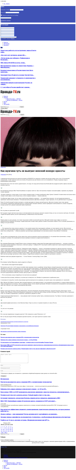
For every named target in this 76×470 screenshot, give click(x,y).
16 (3, 429)
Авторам (6, 456)
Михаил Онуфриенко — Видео (14, 100)
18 (6, 429)
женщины (3, 321)
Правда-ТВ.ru (4, 447)
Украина (6, 97)
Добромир (3, 174)
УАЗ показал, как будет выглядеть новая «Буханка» (13, 331)
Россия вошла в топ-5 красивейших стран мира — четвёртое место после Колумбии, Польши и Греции (27, 342)
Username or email (5, 9)
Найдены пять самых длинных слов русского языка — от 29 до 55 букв (19, 339)
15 (1, 429)
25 (6, 431)
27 (10, 431)
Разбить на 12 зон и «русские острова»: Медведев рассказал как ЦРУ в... (25, 420)
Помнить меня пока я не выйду (10, 15)
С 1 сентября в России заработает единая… (15, 87)
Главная (6, 455)
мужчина (8, 321)
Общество (3, 167)
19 (8, 429)
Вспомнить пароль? (6, 20)
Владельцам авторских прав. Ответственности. (16, 457)
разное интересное (15, 321)
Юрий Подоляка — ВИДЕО (14, 98)
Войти (12, 38)
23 (3, 431)
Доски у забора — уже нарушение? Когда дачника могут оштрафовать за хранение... (29, 414)
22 (1, 431)
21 (12, 429)
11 (6, 427)
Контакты (6, 45)
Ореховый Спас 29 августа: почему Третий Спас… (17, 75)
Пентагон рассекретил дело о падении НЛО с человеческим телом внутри (20, 337)
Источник (3, 319)
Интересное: (5, 379)
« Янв (2, 432)
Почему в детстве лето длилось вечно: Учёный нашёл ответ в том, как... (26, 395)
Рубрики (3, 440)
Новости (6, 42)
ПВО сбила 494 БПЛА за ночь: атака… (13, 63)
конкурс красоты (24, 321)
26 (8, 431)
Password (3, 12)
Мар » (5, 432)
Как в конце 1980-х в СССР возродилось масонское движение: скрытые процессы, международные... (35, 392)
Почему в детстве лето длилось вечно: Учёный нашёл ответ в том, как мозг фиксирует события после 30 (28, 348)
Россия (5, 101)
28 (12, 431)
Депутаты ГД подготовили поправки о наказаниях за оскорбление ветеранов (20, 325)
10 (5, 427)
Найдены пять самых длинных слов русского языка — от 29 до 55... (24, 389)
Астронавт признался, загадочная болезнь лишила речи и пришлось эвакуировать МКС (30, 398)
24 (5, 431)
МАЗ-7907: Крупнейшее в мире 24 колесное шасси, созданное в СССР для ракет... (28, 401)
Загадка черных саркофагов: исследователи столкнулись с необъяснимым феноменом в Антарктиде (35, 417)
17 (5, 429)
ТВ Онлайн (6, 43)
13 (10, 427)
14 (12, 427)
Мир (5, 102)
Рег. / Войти (7, 3)
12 (8, 427)
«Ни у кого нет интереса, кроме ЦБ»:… (13, 55)
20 (10, 429)
